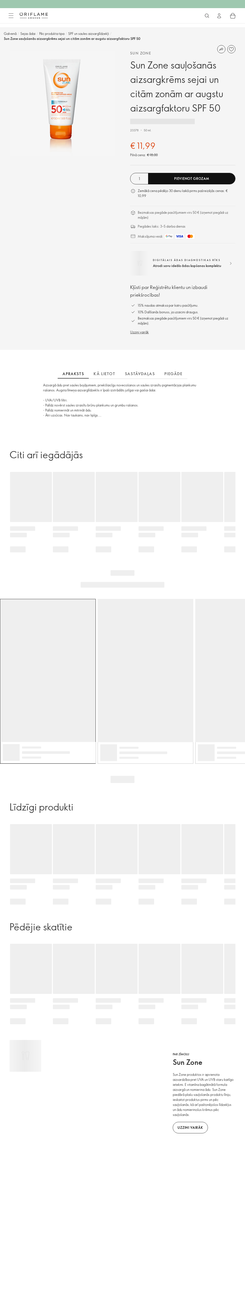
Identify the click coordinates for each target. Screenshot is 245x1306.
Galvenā (10, 33)
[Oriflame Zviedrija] (33, 15)
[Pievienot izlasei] (231, 49)
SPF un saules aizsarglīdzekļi (88, 33)
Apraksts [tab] (73, 373)
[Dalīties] (221, 49)
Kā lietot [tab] (104, 373)
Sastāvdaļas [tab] (140, 373)
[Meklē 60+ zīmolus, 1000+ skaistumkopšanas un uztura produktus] (207, 15)
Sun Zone (140, 53)
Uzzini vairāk (139, 332)
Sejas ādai (27, 33)
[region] (62, 103)
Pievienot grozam (191, 178)
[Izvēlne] (11, 16)
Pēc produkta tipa (51, 33)
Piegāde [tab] (173, 373)
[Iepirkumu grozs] (233, 16)
